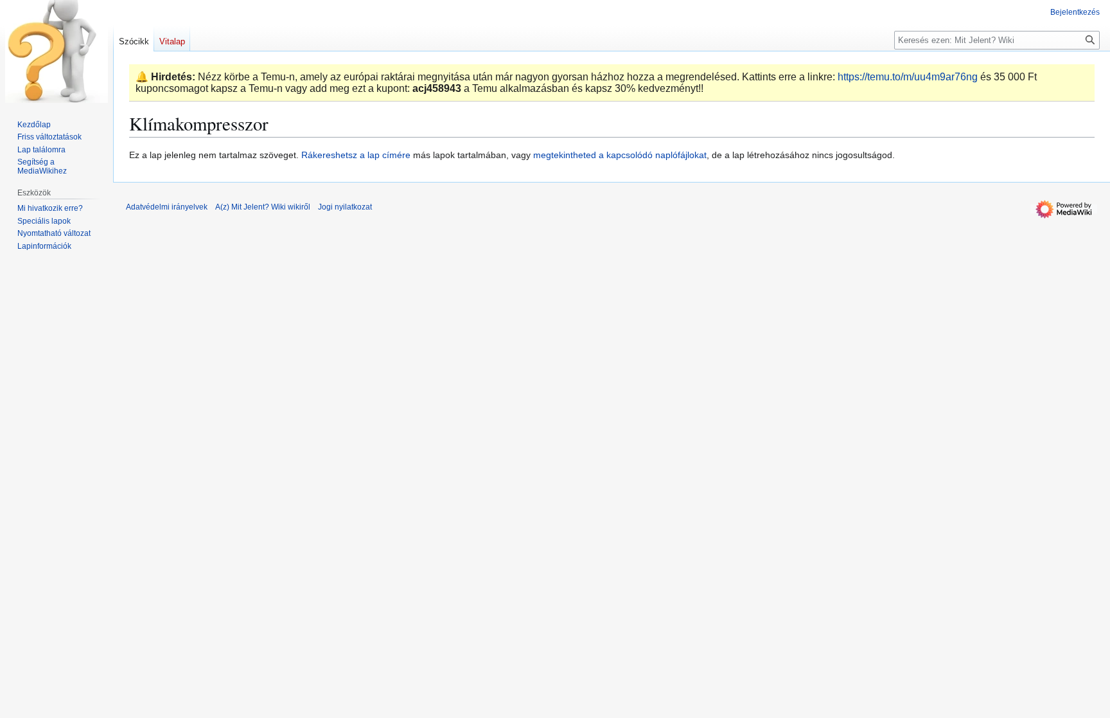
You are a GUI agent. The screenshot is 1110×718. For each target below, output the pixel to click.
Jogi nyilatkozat (345, 206)
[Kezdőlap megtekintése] (56, 51)
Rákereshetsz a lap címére (355, 155)
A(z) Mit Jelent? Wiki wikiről (262, 206)
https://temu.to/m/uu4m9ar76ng (908, 76)
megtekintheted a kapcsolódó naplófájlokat (620, 155)
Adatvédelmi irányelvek (166, 206)
